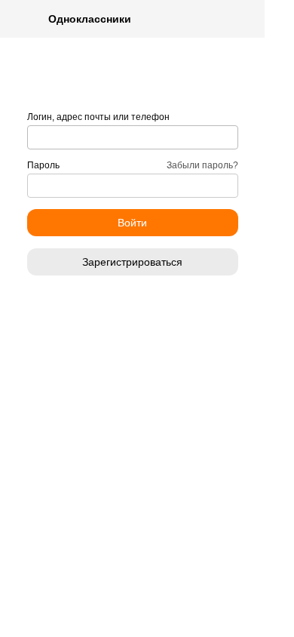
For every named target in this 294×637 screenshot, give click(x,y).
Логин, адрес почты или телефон (98, 117)
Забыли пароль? (202, 165)
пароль (43, 165)
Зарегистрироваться (132, 262)
